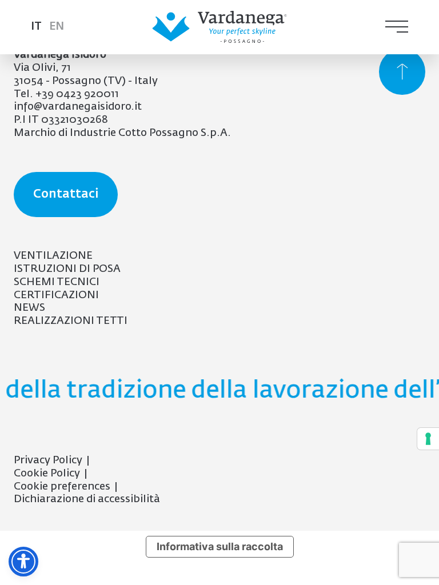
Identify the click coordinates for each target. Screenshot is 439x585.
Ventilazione (53, 256)
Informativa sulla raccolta (220, 546)
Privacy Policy (48, 460)
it (36, 26)
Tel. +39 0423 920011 (66, 94)
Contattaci (65, 195)
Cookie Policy (47, 473)
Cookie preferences (62, 487)
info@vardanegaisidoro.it (78, 107)
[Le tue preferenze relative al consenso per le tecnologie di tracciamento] (428, 439)
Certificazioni (56, 295)
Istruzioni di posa (67, 269)
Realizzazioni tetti (70, 321)
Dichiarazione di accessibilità (87, 499)
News (29, 308)
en (56, 26)
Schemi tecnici (56, 282)
